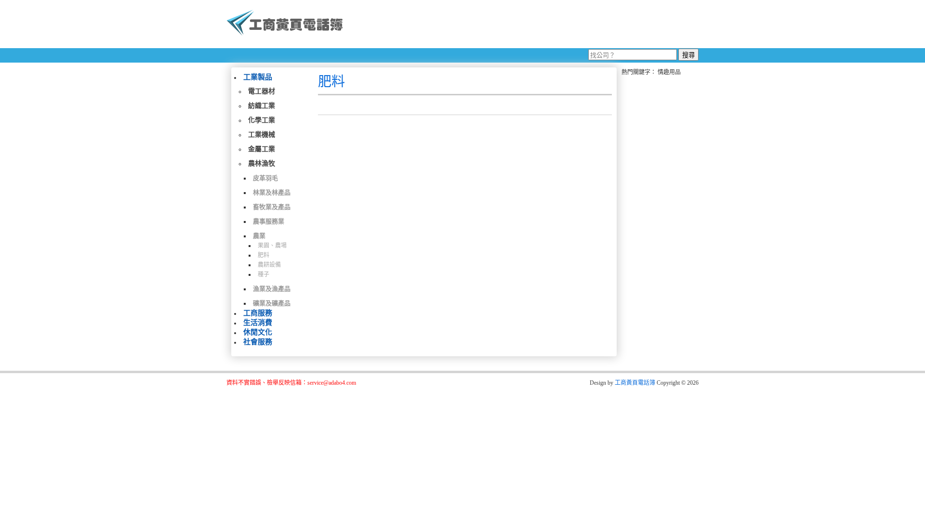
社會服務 (257, 342)
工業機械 (261, 134)
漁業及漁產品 (272, 288)
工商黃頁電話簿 (635, 382)
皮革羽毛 (265, 178)
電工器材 (261, 91)
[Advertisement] (524, 24)
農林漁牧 (261, 163)
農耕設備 (269, 264)
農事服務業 (268, 221)
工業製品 (257, 77)
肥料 (263, 255)
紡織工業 (261, 105)
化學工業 (261, 120)
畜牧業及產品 (272, 206)
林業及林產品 (272, 192)
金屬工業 (261, 149)
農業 (259, 235)
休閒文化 (257, 332)
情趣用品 (669, 72)
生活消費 (257, 322)
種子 (263, 274)
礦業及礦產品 (272, 303)
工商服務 (257, 313)
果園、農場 (272, 245)
